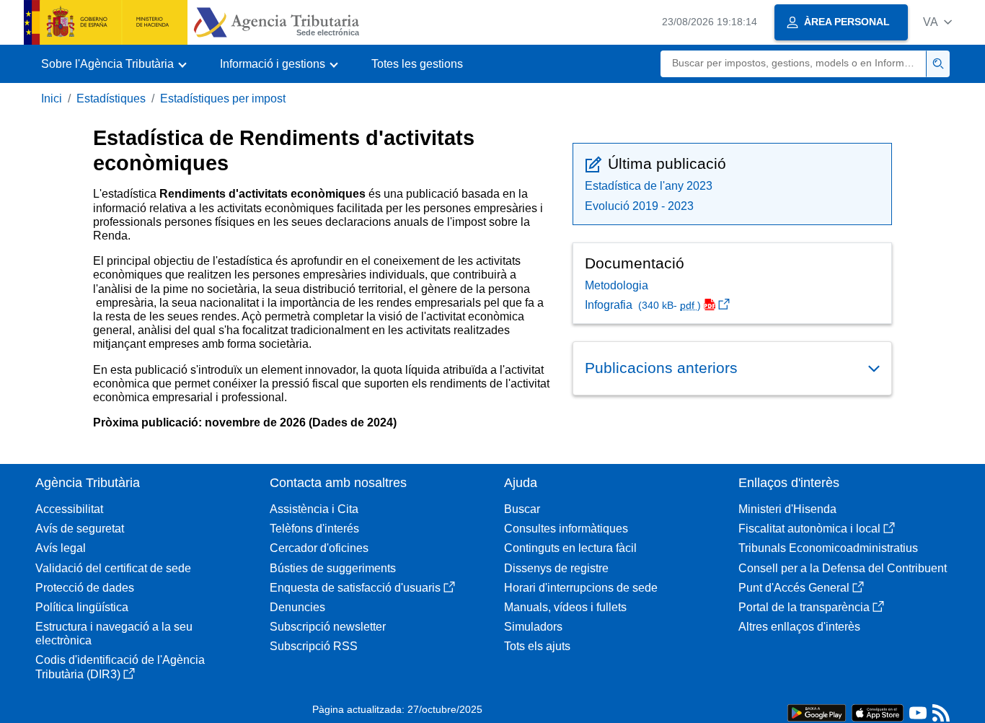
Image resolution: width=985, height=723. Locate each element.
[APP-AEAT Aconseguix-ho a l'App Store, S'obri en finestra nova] (878, 712)
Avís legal (60, 548)
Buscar (522, 509)
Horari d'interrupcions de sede (581, 588)
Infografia (643, 305)
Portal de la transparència (804, 607)
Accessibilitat (69, 509)
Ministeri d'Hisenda (787, 509)
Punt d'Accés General (793, 588)
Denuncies (297, 607)
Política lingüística (81, 607)
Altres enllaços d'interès (799, 627)
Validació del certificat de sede (113, 568)
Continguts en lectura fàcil (570, 548)
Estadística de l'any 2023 (648, 186)
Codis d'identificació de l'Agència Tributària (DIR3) (120, 667)
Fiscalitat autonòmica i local (809, 528)
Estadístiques (111, 98)
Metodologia (616, 285)
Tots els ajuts (537, 646)
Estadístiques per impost (223, 98)
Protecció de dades (84, 588)
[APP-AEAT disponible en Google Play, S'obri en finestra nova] (816, 712)
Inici (51, 98)
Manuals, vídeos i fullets (565, 607)
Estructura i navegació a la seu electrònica (114, 634)
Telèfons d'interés (314, 528)
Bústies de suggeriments (333, 568)
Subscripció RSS (314, 646)
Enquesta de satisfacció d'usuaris (355, 588)
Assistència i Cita (314, 509)
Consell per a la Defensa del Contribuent (842, 568)
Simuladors (533, 627)
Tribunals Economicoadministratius (828, 548)
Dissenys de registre (556, 568)
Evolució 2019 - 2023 (639, 206)
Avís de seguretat (79, 528)
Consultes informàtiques (566, 528)
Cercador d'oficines (319, 548)
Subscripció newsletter (328, 627)
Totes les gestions (417, 64)
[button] (937, 22)
